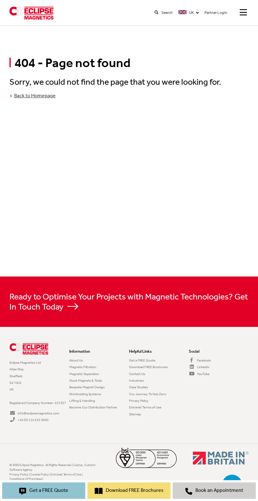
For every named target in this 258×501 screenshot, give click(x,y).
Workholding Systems (85, 394)
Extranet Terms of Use (145, 407)
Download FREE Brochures (148, 367)
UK (191, 12)
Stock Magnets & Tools (85, 380)
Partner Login (216, 12)
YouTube (203, 374)
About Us (76, 360)
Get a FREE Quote (142, 360)
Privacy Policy (139, 400)
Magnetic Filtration (82, 367)
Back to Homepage (35, 96)
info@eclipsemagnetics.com (38, 413)
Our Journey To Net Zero (147, 394)
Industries (136, 380)
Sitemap (135, 414)
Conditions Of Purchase (25, 479)
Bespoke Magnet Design (87, 387)
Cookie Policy (39, 474)
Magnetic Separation (84, 374)
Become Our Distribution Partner (93, 407)
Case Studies (138, 387)
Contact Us (137, 374)
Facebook (203, 360)
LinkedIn (203, 367)
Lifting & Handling (82, 400)
